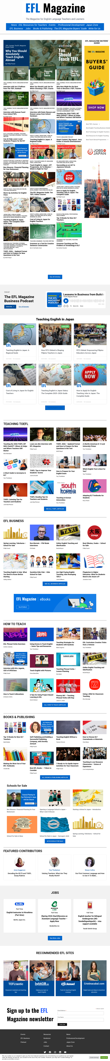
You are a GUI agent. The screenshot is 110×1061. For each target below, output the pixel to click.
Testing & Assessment (63, 111)
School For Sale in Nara (15, 836)
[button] (55, 31)
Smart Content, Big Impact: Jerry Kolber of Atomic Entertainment (69, 140)
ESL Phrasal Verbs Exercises (14, 644)
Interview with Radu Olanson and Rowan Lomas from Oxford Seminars (42, 114)
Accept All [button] (104, 1057)
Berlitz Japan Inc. (20, 920)
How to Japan (34, 135)
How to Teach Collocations (13, 694)
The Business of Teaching (15, 162)
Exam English (7, 243)
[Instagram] (55, 1052)
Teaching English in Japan (42, 137)
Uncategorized (8, 248)
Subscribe (9, 306)
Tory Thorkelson (54, 870)
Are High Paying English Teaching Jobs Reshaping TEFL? (66, 574)
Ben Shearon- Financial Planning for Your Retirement (15, 168)
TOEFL (72, 111)
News (14, 25)
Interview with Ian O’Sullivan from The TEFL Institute (14, 88)
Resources (47, 1034)
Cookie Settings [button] (94, 1057)
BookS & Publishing (19, 717)
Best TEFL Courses (92, 124)
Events (52, 25)
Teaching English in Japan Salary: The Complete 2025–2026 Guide (14, 222)
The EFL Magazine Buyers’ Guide (70, 28)
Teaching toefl (15, 424)
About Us (69, 1046)
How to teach (14, 624)
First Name (61, 1017)
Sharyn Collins (90, 870)
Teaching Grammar (63, 108)
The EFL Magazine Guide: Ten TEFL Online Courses (41, 193)
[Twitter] (45, 1052)
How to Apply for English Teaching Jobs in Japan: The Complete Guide (67, 192)
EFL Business (16, 28)
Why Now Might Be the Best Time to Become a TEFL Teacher (69, 88)
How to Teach (7, 189)
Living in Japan (69, 186)
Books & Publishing (42, 28)
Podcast (23, 1042)
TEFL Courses (10, 45)
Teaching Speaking (74, 109)
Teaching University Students (13, 246)
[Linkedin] (60, 1052)
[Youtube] (65, 1052)
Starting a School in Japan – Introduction (87, 809)
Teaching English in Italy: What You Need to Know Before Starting (15, 574)
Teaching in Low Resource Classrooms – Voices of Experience (93, 764)
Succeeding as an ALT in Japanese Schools (66, 166)
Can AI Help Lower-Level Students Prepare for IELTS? (14, 140)
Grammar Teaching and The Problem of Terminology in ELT (68, 244)
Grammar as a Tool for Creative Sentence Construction (42, 244)
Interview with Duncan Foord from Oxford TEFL (14, 113)
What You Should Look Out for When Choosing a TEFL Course (41, 88)
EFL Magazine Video (62, 161)
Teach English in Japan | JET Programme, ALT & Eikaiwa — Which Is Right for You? (41, 167)
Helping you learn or (42, 990)
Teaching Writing (9, 247)
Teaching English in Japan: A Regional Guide (41, 140)
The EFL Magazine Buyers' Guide (16, 46)
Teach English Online (19, 189)
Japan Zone (92, 25)
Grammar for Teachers (64, 239)
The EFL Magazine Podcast (65, 137)
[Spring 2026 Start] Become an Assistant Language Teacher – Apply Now (54, 918)
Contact (46, 1046)
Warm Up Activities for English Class (15, 194)
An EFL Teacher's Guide (37, 161)
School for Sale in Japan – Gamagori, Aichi (54, 836)
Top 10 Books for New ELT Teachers (66, 219)
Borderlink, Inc (54, 926)
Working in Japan (73, 188)
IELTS (4, 133)
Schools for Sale (9, 160)
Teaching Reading (62, 109)
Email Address (62, 1010)
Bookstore (47, 1038)
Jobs (28, 28)
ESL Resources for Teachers (33, 25)
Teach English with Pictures (40, 670)
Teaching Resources (9, 190)
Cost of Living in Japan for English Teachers (40, 220)
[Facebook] (50, 1052)
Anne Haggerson (19, 870)
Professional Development (71, 25)
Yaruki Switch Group (90, 929)
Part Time (19, 909)
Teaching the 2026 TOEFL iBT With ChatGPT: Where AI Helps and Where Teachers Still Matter (69, 115)
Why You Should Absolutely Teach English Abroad (16, 55)
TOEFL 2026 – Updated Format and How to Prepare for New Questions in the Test (15, 253)
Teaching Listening (75, 108)
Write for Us (94, 28)
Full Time (54, 913)
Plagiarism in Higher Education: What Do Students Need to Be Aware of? (94, 574)
